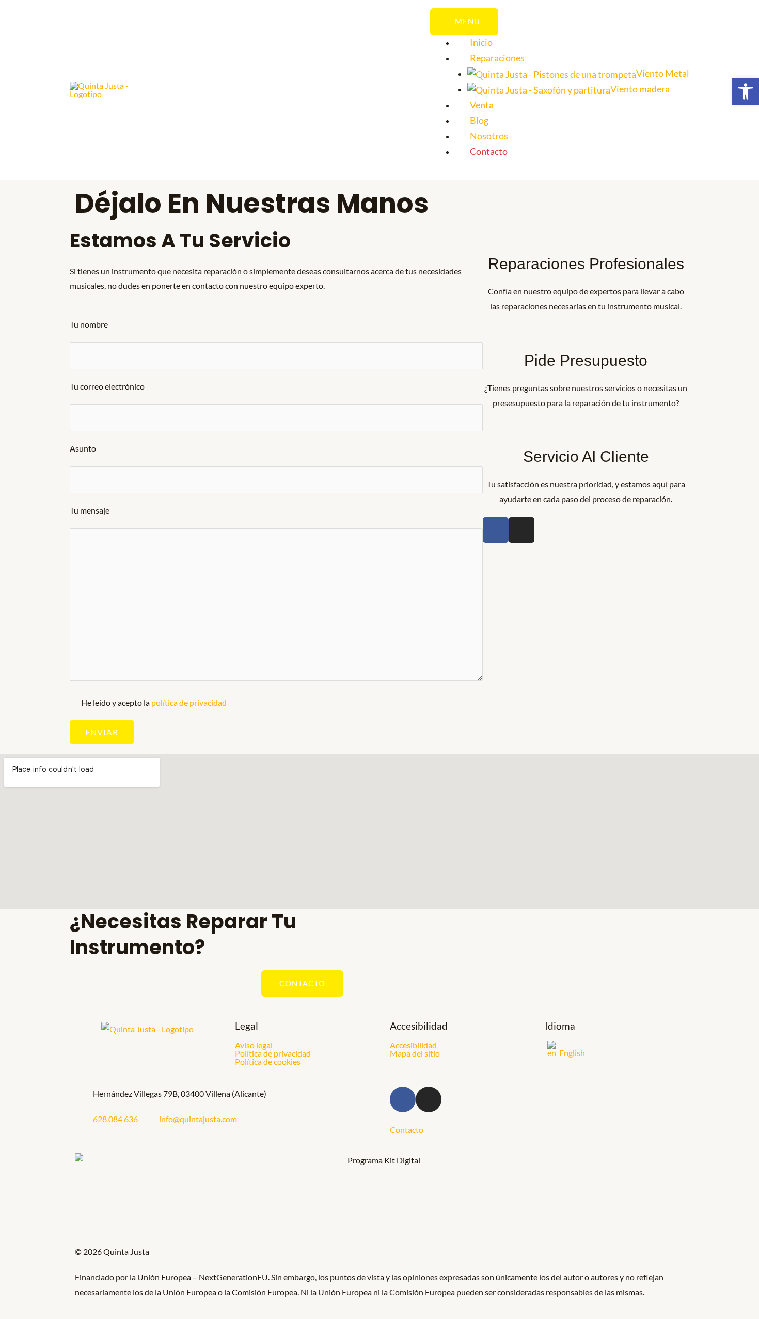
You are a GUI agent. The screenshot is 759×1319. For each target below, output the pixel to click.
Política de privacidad (273, 1053)
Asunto (83, 448)
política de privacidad (189, 702)
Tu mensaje (89, 510)
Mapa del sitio (415, 1053)
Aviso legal (254, 1045)
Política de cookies (268, 1062)
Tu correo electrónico (107, 386)
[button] (745, 91)
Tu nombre (89, 324)
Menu (467, 21)
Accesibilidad (413, 1045)
